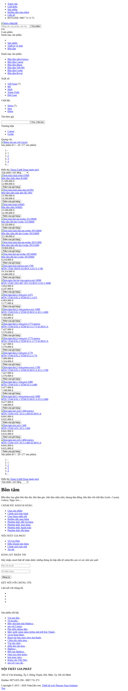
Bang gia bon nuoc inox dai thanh (24, 637)
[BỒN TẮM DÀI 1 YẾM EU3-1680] (17, 382)
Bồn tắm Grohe (15, 70)
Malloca (11, 648)
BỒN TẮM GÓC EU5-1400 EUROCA (21, 442)
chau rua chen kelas (17, 654)
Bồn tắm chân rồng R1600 (14, 178)
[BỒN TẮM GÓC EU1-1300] (13, 425)
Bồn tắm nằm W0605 (11, 207)
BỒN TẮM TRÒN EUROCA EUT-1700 (22, 268)
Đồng (10, 111)
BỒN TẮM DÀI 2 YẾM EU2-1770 (19, 355)
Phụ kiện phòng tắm (17, 629)
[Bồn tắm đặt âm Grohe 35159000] (19, 219)
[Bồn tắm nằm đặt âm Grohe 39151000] (21, 242)
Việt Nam (12, 84)
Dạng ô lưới (16, 169)
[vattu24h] (9, 23)
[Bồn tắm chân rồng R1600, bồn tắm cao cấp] (15, 175)
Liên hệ (11, 15)
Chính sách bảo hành (17, 513)
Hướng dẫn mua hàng (18, 12)
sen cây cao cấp (15, 663)
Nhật (9, 89)
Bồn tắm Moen (14, 64)
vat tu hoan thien (15, 634)
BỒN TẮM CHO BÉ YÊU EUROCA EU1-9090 (26, 283)
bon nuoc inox (14, 657)
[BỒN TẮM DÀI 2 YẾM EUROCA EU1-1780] (20, 367)
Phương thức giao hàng (19, 524)
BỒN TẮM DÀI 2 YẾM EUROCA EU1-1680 (24, 312)
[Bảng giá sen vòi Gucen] (14, 142)
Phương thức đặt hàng (18, 530)
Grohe (10, 134)
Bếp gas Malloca (15, 651)
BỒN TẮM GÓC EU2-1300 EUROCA (21, 413)
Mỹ (9, 86)
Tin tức (11, 549)
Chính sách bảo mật (17, 546)
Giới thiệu (12, 6)
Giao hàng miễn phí (17, 516)
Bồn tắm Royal (14, 73)
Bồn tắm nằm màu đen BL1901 (16, 192)
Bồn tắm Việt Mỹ (16, 67)
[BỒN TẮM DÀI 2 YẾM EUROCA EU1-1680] (20, 309)
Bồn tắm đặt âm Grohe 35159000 (17, 221)
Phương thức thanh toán (19, 527)
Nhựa (10, 105)
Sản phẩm (12, 9)
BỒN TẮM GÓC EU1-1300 (15, 428)
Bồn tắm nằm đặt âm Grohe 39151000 (20, 245)
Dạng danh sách (31, 169)
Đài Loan (12, 95)
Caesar (10, 131)
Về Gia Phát (13, 541)
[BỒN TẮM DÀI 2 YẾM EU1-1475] (17, 294)
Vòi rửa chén (13, 643)
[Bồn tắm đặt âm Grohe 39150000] (19, 254)
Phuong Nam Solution (67, 685)
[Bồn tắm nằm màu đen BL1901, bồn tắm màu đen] (17, 190)
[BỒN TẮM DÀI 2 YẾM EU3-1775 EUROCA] (20, 323)
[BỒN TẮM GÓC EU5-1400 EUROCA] (17, 440)
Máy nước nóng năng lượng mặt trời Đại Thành (30, 632)
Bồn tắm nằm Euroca (17, 59)
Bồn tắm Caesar (15, 62)
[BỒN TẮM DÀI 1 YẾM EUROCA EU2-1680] (20, 396)
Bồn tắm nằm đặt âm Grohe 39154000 (20, 233)
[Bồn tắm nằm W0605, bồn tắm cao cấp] (13, 204)
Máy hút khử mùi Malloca (20, 623)
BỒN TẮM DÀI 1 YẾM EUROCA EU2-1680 (24, 399)
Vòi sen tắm (13, 618)
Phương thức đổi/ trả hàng (20, 522)
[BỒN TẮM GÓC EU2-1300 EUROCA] (17, 411)
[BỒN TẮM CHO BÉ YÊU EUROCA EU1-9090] (21, 280)
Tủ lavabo (12, 620)
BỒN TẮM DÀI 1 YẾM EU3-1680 (19, 384)
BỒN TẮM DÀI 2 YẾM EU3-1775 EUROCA (24, 326)
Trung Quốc (13, 92)
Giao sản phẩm (14, 510)
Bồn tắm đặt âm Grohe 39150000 (17, 257)
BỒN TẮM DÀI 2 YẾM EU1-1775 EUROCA (24, 341)
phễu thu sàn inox (16, 646)
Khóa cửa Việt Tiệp (17, 660)
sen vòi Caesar (14, 626)
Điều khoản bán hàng (18, 543)
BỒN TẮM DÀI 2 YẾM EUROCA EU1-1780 (24, 370)
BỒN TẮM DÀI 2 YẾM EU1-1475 (19, 297)
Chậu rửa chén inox (17, 640)
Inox (9, 108)
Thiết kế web (48, 685)
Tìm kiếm (35, 26)
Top (3, 688)
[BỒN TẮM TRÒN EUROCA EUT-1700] (17, 265)
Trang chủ (12, 3)
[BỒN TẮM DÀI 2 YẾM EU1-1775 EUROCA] (20, 338)
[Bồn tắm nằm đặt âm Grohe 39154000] (21, 230)
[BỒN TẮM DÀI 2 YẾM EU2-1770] (17, 353)
